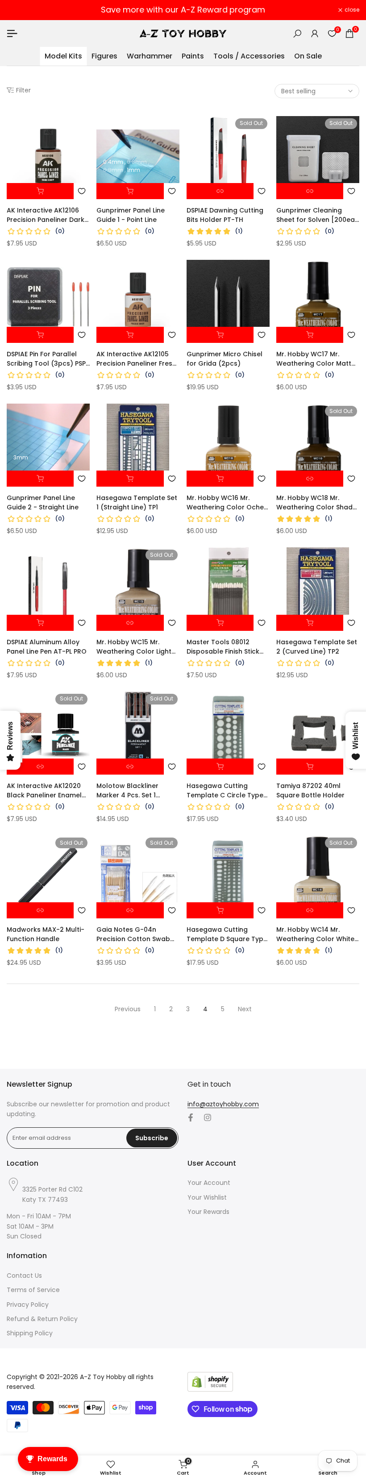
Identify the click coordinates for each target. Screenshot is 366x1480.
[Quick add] (129, 191)
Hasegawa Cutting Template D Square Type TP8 (227, 934)
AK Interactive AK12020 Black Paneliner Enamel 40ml (44, 790)
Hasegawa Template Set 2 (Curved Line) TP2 (316, 647)
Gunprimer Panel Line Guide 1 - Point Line (130, 215)
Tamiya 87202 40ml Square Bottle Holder (310, 790)
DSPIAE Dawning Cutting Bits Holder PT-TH (225, 215)
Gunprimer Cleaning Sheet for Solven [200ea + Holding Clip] (315, 215)
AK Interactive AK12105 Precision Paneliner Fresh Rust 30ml (136, 359)
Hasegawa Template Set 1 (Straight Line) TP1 (136, 502)
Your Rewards (208, 1211)
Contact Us (24, 1275)
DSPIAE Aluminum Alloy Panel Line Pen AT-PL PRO (47, 647)
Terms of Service (33, 1289)
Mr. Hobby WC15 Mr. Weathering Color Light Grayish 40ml (133, 647)
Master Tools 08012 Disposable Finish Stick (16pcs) (223, 647)
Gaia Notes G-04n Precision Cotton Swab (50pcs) (133, 934)
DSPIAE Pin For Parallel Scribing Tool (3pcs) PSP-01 (48, 359)
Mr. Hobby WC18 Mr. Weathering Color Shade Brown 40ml (316, 502)
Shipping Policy (30, 1333)
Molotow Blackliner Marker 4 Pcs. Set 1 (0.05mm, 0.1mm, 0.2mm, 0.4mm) (135, 790)
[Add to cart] (40, 191)
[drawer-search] (297, 34)
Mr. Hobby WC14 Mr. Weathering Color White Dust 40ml (315, 934)
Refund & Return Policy (42, 1318)
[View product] (220, 191)
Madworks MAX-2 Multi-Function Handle (45, 934)
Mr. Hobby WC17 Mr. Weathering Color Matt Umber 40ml (313, 359)
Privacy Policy (28, 1304)
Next (245, 1009)
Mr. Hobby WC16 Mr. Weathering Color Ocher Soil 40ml (226, 502)
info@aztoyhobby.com (223, 1104)
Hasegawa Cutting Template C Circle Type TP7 (225, 790)
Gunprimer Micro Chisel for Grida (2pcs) (224, 359)
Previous (128, 1009)
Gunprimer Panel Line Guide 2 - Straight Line (43, 502)
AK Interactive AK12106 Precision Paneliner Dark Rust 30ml (45, 215)
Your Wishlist (207, 1197)
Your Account (208, 1182)
